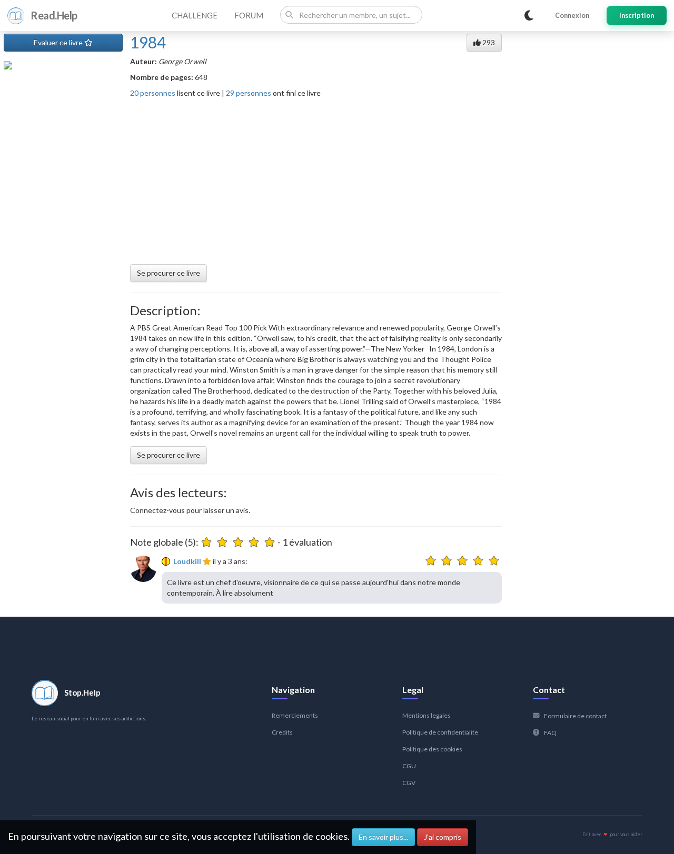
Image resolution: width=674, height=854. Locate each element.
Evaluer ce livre (59, 42)
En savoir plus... (383, 836)
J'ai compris (442, 836)
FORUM (248, 15)
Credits (282, 732)
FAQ (550, 733)
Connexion (572, 15)
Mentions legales (426, 715)
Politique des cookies (432, 749)
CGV (408, 783)
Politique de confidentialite (440, 732)
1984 (148, 42)
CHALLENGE (194, 15)
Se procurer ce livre (168, 272)
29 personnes (248, 92)
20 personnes (152, 92)
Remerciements (295, 715)
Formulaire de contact (575, 716)
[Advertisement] (316, 177)
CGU (409, 766)
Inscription (636, 15)
